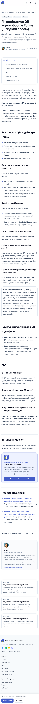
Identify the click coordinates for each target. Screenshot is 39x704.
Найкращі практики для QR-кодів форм (19, 68)
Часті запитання (6, 674)
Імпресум (4, 691)
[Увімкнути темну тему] (31, 3)
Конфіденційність (6, 682)
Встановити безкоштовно (18, 479)
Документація (5, 662)
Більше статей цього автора (13, 567)
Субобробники (5, 688)
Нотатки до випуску (7, 671)
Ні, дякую (19, 700)
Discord (3, 651)
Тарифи (3, 659)
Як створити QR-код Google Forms (17, 64)
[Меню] (36, 3)
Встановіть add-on (12, 76)
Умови (3, 685)
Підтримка (4, 668)
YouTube (10, 651)
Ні (32, 533)
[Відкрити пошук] (26, 3)
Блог (2, 12)
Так (26, 533)
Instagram (17, 651)
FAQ (7, 72)
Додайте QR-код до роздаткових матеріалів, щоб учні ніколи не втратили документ (19, 514)
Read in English (7, 700)
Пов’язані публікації (12, 80)
